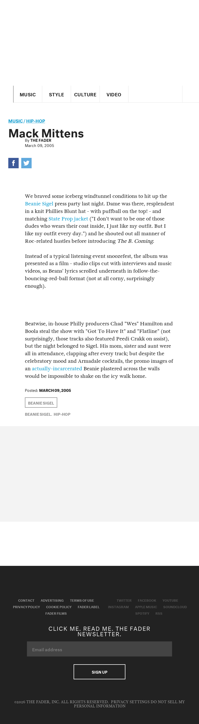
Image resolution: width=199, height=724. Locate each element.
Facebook (147, 599)
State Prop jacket (68, 219)
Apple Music (146, 606)
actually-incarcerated (57, 369)
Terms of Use (82, 599)
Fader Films (56, 612)
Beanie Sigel (39, 204)
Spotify (142, 612)
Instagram (118, 606)
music (15, 120)
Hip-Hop (35, 120)
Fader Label (89, 606)
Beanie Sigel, (38, 414)
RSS (158, 612)
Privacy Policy (26, 606)
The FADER (40, 140)
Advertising (52, 599)
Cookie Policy (59, 606)
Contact (26, 599)
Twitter (124, 599)
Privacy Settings (130, 702)
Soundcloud (175, 606)
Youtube (170, 599)
